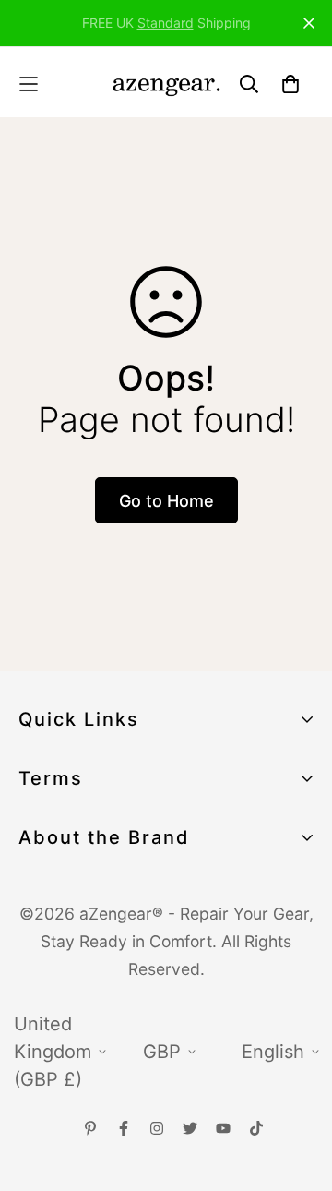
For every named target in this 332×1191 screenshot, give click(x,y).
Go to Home (166, 501)
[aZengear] (166, 84)
